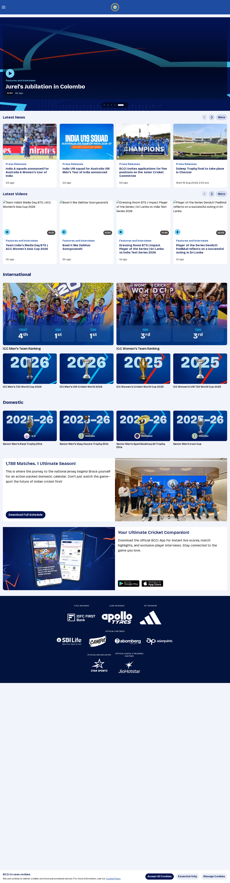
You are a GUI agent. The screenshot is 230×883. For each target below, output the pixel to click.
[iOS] (152, 583)
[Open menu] (3, 7)
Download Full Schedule (26, 514)
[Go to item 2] (115, 105)
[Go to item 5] (125, 105)
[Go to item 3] (118, 105)
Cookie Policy (113, 878)
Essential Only (187, 876)
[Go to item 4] (122, 105)
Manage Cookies (214, 876)
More (221, 117)
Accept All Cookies (160, 876)
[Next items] (212, 117)
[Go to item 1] (108, 105)
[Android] (128, 583)
